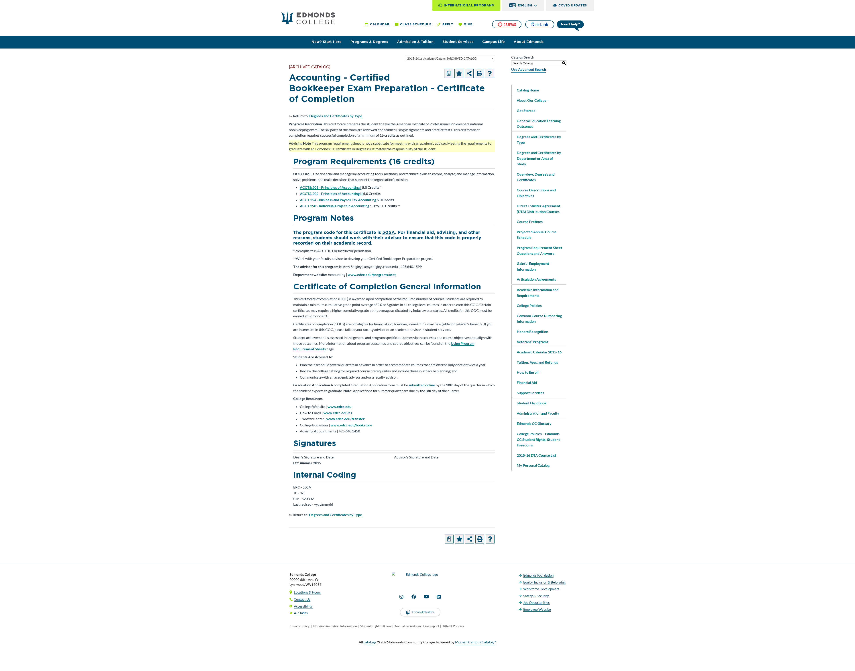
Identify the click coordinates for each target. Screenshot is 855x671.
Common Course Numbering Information (539, 319)
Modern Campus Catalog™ (475, 642)
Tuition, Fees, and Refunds (537, 362)
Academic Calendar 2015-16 (539, 352)
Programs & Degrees (369, 42)
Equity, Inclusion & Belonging (544, 582)
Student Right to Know (375, 626)
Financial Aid (527, 382)
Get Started (526, 110)
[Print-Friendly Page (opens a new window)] (479, 73)
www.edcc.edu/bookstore (351, 425)
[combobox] (450, 58)
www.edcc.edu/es (338, 413)
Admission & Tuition (415, 42)
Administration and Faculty (538, 413)
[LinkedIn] (439, 596)
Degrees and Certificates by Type (335, 116)
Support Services (530, 393)
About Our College (531, 100)
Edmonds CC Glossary (534, 423)
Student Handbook (532, 403)
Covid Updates (572, 5)
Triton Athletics (423, 612)
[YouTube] (426, 596)
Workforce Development (541, 589)
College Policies (529, 305)
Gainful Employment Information (533, 266)
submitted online (422, 385)
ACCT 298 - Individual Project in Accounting (334, 206)
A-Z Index (301, 613)
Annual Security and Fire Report (417, 626)
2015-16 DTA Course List (536, 455)
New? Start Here (326, 42)
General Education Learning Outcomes (539, 124)
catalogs (370, 642)
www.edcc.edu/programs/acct (372, 274)
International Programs (469, 5)
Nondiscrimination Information (335, 626)
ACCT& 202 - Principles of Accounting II (331, 193)
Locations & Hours (307, 592)
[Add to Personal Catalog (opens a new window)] (458, 73)
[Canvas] (506, 24)
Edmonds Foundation (538, 575)
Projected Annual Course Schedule (537, 235)
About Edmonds (529, 42)
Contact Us (302, 599)
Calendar (379, 24)
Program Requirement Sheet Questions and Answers (539, 250)
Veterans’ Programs (532, 342)
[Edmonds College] (308, 17)
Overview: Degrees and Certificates (536, 177)
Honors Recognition (532, 331)
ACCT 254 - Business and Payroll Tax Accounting (338, 200)
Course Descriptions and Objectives (536, 193)
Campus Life (493, 42)
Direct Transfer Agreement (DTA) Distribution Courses (538, 209)
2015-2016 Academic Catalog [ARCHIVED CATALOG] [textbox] (442, 58)
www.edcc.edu (339, 406)
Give (468, 24)
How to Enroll (527, 372)
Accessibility (303, 606)
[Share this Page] (469, 73)
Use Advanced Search (528, 69)
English (525, 5)
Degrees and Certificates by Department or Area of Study (539, 158)
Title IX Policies (453, 626)
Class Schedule (416, 24)
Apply (447, 24)
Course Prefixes (530, 221)
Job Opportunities (536, 602)
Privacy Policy (299, 626)
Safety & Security (536, 596)
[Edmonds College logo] (420, 578)
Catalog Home (528, 90)
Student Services (457, 42)
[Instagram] (401, 596)
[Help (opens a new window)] (489, 73)
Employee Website (537, 609)
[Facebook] (413, 596)
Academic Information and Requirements (537, 293)
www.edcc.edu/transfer (345, 419)
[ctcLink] (539, 24)
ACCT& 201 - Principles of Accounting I (330, 187)
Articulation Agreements (536, 279)
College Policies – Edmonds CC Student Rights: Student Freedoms (538, 439)
